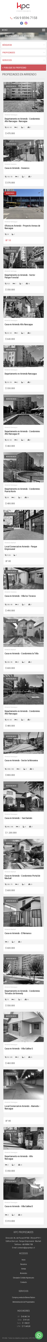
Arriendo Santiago (11, 271)
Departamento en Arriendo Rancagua (21, 374)
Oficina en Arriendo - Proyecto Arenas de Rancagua (22, 226)
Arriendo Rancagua (11, 115)
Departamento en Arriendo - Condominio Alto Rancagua (22, 712)
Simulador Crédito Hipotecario (23, 1278)
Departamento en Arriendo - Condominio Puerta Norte (22, 490)
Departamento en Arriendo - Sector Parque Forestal (20, 276)
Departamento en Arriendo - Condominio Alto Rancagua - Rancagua (22, 120)
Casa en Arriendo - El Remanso (18, 933)
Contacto (23, 1282)
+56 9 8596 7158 (25, 18)
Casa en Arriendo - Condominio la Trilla (21, 653)
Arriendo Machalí (10, 543)
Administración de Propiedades (24, 1302)
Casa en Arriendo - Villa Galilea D (19, 1206)
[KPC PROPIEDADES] (23, 7)
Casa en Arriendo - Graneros (17, 168)
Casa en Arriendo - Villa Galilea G (19, 1048)
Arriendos (23, 1273)
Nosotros (23, 1264)
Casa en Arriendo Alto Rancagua (19, 324)
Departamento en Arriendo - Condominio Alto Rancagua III (22, 432)
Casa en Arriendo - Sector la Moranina (21, 760)
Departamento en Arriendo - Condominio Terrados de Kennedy (22, 992)
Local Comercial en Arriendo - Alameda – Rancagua (22, 1107)
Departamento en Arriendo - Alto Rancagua (19, 1157)
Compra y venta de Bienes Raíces (23, 1297)
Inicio (23, 1260)
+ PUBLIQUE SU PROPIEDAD (14, 67)
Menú (5, 30)
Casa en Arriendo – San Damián (18, 818)
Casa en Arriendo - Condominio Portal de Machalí (22, 877)
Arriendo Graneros (11, 164)
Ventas (23, 1269)
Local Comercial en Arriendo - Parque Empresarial (21, 547)
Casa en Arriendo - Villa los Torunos (20, 596)
